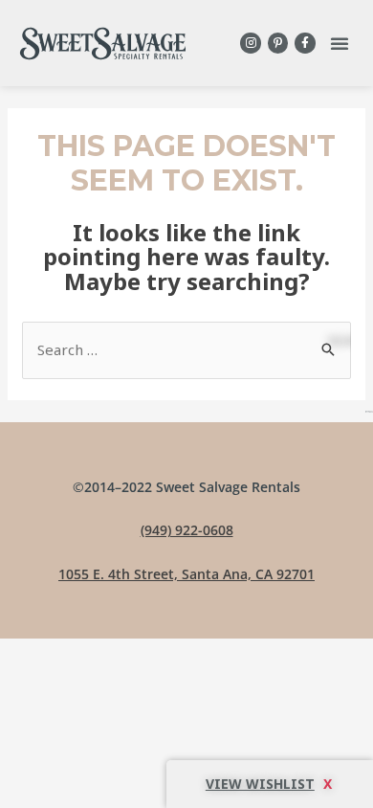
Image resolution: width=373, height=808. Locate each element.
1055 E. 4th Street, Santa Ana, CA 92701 (186, 574)
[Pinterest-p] (278, 43)
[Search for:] (186, 349)
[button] (339, 43)
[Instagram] (250, 43)
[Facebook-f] (305, 43)
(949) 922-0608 (187, 530)
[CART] (269, 784)
